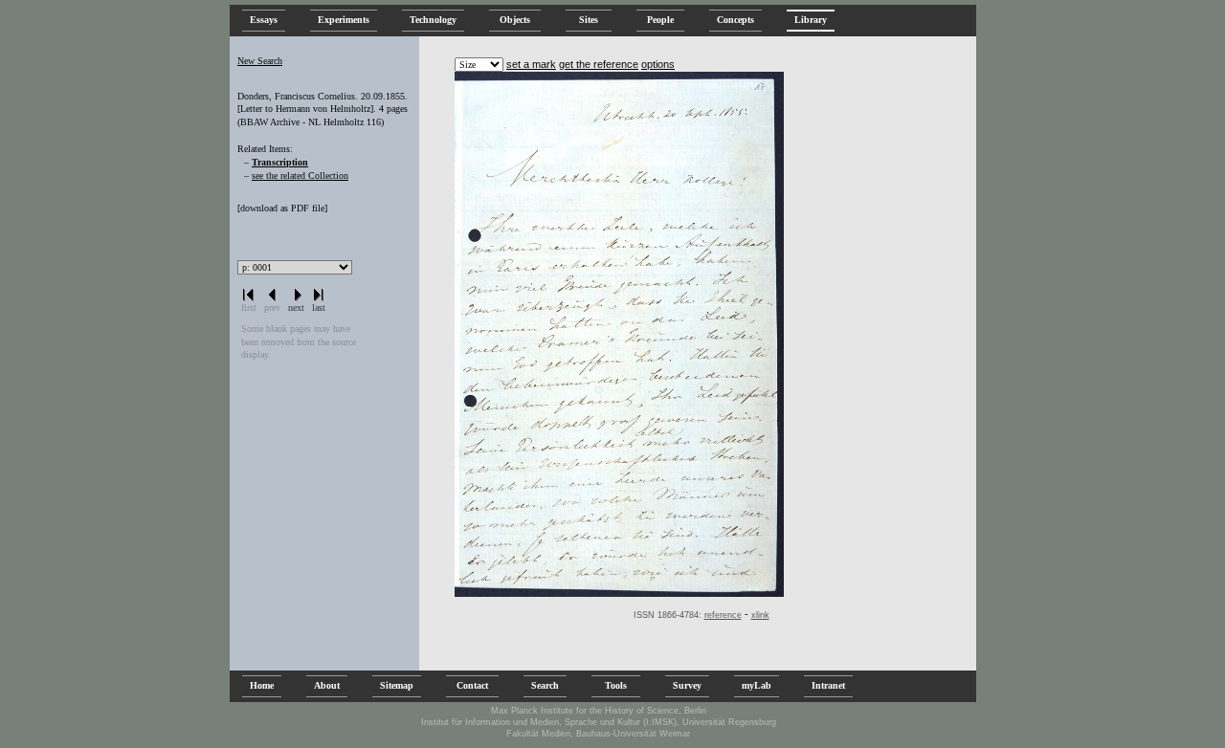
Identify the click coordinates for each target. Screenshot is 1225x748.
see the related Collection (300, 175)
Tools (616, 685)
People (660, 19)
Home (262, 685)
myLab (756, 685)
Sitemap (396, 685)
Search (545, 685)
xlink (760, 615)
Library (810, 19)
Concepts (735, 19)
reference (723, 615)
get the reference (598, 64)
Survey (687, 685)
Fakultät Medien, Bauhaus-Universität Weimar (598, 733)
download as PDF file (282, 208)
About (327, 685)
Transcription (280, 162)
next (296, 307)
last (318, 307)
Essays (264, 19)
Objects (515, 19)
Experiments (343, 19)
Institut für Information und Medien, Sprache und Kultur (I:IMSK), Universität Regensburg (598, 722)
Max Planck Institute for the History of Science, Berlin (598, 710)
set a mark (531, 64)
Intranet (828, 685)
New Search (259, 60)
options (658, 64)
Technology (433, 19)
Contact (472, 685)
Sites (588, 19)
